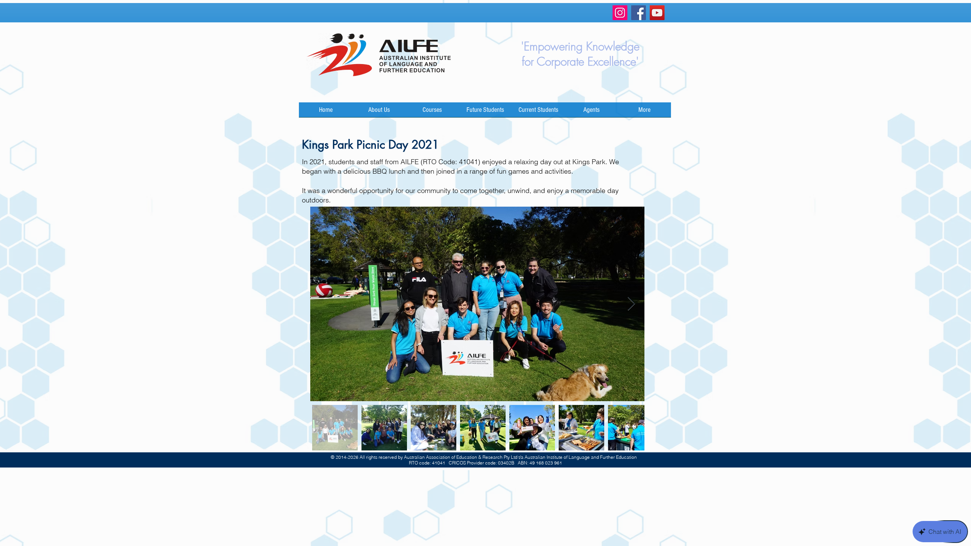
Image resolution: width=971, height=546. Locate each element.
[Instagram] (620, 12)
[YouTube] (657, 12)
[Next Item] (631, 304)
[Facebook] (638, 12)
